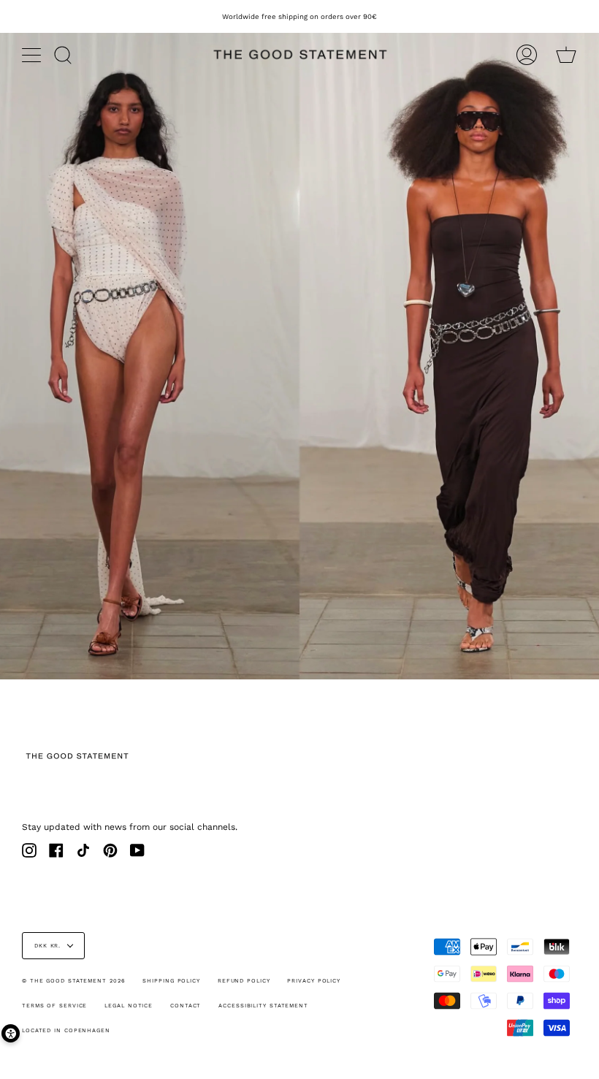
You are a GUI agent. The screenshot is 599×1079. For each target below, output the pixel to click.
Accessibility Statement (263, 1005)
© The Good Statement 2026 (74, 980)
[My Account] (527, 55)
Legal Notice (128, 1005)
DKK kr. (47, 945)
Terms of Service (54, 1005)
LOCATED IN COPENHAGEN (66, 1030)
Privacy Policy (313, 980)
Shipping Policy (171, 980)
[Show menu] (33, 55)
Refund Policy (244, 980)
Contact (185, 1005)
